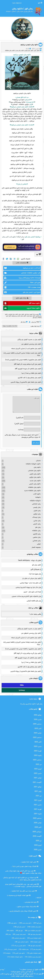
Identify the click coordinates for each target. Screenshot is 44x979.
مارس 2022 (37, 773)
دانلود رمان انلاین (18, 953)
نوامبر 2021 (37, 778)
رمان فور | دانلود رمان (12, 969)
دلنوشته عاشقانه (35, 501)
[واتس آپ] (18, 259)
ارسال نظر (23, 322)
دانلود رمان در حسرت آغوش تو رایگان (29, 340)
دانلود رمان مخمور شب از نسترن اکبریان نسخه (26, 348)
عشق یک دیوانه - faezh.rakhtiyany (29, 560)
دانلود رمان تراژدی (29, 50)
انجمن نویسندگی (10, 949)
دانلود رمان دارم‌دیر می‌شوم (29, 45)
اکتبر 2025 (37, 728)
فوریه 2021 (37, 809)
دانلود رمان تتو (36, 565)
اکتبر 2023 (37, 742)
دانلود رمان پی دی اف (18, 946)
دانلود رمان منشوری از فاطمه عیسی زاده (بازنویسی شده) (23, 360)
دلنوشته (38, 497)
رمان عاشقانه (36, 531)
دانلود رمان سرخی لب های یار (31, 578)
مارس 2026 (37, 719)
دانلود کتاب (37, 494)
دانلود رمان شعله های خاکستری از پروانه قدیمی (26, 382)
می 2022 (38, 764)
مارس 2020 (37, 850)
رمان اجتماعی (36, 504)
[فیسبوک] (3, 259)
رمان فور (35, 317)
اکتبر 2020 (37, 827)
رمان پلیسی (37, 507)
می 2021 (38, 796)
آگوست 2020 (37, 836)
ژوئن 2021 (37, 791)
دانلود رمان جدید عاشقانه (33, 957)
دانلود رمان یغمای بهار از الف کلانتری (29, 378)
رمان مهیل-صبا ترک (35, 574)
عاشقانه (10, 931)
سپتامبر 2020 (37, 832)
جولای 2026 (37, 715)
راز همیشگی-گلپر (36, 569)
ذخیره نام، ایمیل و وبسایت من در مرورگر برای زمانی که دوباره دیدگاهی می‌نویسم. (22, 436)
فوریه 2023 (37, 751)
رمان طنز (38, 527)
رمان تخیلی (37, 511)
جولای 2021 (37, 787)
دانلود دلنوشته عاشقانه (33, 464)
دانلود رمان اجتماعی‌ (13, 314)
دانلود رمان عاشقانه (10, 50)
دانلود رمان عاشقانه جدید (32, 491)
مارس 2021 (37, 805)
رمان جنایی (37, 521)
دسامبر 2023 (37, 737)
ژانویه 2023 (37, 755)
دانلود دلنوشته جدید (34, 938)
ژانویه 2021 (37, 814)
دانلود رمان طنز (35, 949)
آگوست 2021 (37, 782)
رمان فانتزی (37, 534)
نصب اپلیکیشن (11, 247)
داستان (38, 461)
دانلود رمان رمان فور (34, 934)
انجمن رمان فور (28, 314)
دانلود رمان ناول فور (34, 946)
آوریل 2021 (37, 800)
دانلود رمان (36, 50)
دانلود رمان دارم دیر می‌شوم (19, 316)
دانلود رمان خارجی (35, 484)
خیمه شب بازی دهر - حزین (32, 592)
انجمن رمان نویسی (19, 934)
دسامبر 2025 (37, 724)
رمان (26, 100)
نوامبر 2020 (37, 823)
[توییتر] (7, 259)
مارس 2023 (37, 746)
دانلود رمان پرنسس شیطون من (31, 344)
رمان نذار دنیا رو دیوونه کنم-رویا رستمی (28, 587)
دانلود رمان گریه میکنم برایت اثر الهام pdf (27, 364)
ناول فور (19, 931)
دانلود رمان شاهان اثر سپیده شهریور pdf (28, 369)
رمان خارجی (37, 524)
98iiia (22, 685)
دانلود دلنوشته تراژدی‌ (34, 953)
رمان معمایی (37, 541)
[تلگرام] (14, 259)
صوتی (39, 544)
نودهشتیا (22, 690)
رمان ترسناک (36, 517)
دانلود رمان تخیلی (35, 474)
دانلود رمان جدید (19, 50)
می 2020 (38, 841)
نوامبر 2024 (37, 733)
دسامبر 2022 (37, 760)
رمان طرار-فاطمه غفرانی (34, 601)
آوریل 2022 (37, 769)
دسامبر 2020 (37, 818)
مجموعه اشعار (36, 547)
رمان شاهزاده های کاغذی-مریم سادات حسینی (26, 596)
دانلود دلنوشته (35, 942)
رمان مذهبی (37, 537)
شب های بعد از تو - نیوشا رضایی (30, 583)
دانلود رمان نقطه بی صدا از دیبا (31, 373)
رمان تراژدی (37, 514)
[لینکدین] (10, 259)
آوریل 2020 (37, 845)
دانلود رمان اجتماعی (34, 470)
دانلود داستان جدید (21, 942)
